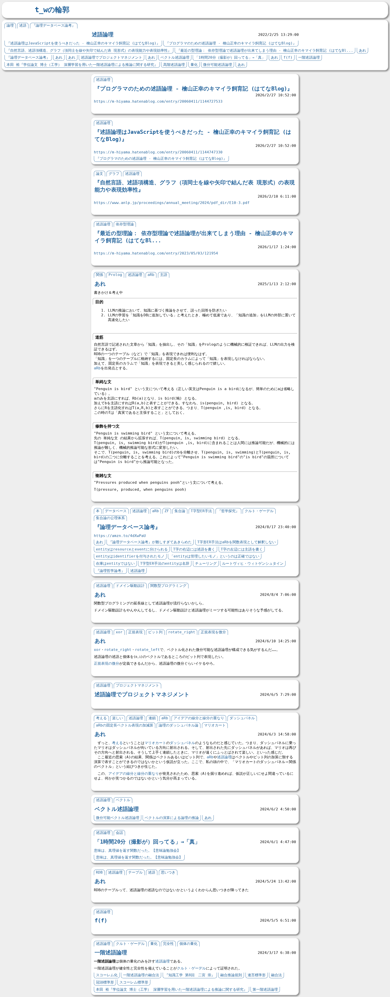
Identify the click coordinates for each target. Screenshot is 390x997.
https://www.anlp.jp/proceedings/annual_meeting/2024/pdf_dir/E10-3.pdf (172, 203)
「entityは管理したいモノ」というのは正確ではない (214, 556)
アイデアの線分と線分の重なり (199, 718)
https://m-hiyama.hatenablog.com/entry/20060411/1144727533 (158, 101)
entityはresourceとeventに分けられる (132, 549)
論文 (99, 173)
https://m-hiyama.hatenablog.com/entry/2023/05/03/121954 (156, 253)
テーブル (135, 872)
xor (119, 632)
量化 (194, 64)
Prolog (115, 275)
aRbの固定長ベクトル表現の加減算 (124, 725)
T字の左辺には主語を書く (242, 549)
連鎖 (152, 718)
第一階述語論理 (265, 989)
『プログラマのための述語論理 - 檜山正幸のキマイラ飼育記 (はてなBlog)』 (230, 43)
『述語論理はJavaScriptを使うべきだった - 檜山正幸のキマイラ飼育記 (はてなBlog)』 (83, 43)
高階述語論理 (174, 64)
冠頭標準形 (105, 982)
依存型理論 (125, 224)
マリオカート (215, 725)
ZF (167, 511)
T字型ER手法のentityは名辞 (164, 563)
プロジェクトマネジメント (137, 685)
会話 (119, 832)
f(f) (287, 57)
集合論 (179, 511)
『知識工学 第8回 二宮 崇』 (190, 975)
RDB (99, 872)
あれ (362, 50)
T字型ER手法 (201, 511)
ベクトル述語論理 (174, 57)
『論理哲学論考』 (110, 571)
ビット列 (155, 632)
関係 (99, 275)
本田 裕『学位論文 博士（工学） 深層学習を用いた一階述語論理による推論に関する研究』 (82, 64)
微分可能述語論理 (217, 64)
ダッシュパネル (242, 718)
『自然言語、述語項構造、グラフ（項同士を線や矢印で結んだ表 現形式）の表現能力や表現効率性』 (89, 50)
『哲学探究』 (228, 511)
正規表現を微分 (213, 632)
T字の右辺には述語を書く (194, 549)
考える (101, 718)
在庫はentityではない (115, 563)
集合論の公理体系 (110, 518)
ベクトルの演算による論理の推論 (172, 818)
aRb (151, 275)
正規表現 (135, 632)
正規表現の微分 (106, 663)
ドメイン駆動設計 (130, 585)
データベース (116, 511)
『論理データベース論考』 (53, 25)
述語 (22, 25)
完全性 (168, 943)
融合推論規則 (231, 975)
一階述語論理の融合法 (141, 975)
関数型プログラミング (168, 585)
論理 (10, 25)
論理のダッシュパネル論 (178, 725)
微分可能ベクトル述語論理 (117, 818)
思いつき (168, 872)
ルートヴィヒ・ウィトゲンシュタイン (252, 563)
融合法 (276, 975)
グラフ (114, 173)
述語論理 (103, 34)
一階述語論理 (309, 57)
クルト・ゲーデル (259, 511)
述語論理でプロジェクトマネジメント (111, 57)
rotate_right (181, 632)
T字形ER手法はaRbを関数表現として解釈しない (236, 542)
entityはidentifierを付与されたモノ (130, 556)
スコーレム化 (107, 975)
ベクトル (123, 800)
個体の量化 (188, 943)
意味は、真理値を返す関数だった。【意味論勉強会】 (137, 850)
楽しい (117, 718)
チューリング (206, 563)
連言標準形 (257, 975)
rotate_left (147, 650)
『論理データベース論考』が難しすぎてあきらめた (150, 542)
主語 (163, 275)
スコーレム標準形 (133, 982)
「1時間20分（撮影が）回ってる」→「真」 (230, 57)
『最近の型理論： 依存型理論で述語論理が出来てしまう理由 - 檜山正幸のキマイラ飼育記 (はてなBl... (265, 50)
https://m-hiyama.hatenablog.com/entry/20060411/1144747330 (158, 152)
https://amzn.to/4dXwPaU (120, 536)
